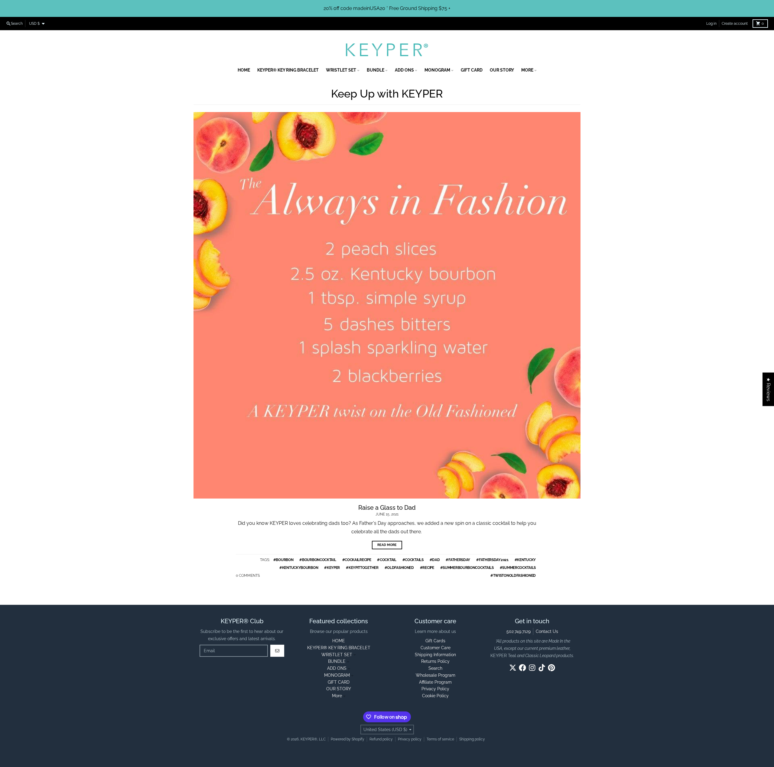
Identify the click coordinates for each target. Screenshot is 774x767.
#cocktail (386, 560)
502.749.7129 (518, 631)
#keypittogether (362, 568)
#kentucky (525, 560)
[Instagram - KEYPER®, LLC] (532, 667)
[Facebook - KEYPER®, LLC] (522, 667)
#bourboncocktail (317, 560)
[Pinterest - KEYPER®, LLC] (551, 667)
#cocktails (413, 560)
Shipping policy (472, 739)
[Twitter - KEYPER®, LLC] (512, 667)
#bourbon (283, 560)
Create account (735, 23)
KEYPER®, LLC (313, 739)
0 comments (248, 575)
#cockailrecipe (356, 560)
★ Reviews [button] (768, 389)
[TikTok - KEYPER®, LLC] (541, 667)
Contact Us (547, 631)
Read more (387, 545)
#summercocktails (518, 568)
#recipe (427, 568)
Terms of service (440, 739)
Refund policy (381, 739)
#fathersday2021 (492, 560)
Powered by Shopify (347, 739)
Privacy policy (409, 739)
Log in (711, 23)
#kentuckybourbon (298, 568)
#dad (435, 560)
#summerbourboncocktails (467, 568)
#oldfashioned (399, 568)
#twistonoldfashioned (513, 575)
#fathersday (458, 560)
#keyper (332, 568)
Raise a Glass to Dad (387, 507)
